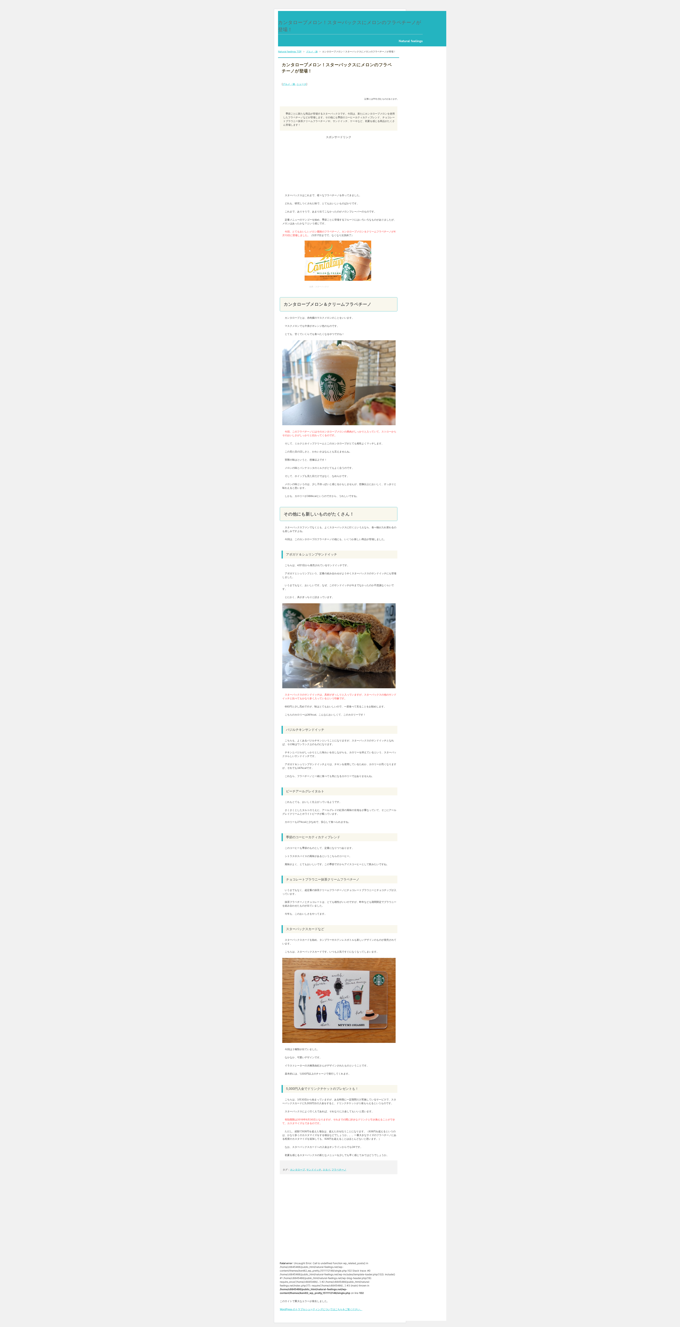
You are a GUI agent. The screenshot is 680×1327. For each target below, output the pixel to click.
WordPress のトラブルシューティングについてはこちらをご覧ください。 (321, 1309)
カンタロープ (297, 1169)
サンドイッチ (313, 1169)
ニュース (301, 84)
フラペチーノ (339, 1169)
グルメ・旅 (289, 84)
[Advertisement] (338, 164)
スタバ (326, 1169)
